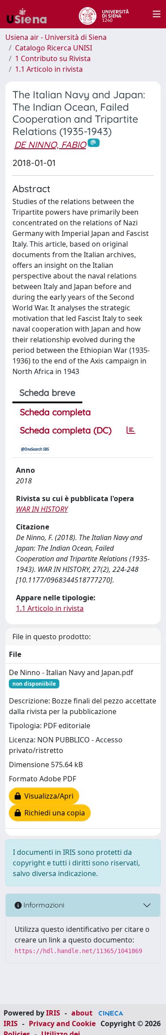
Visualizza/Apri (47, 796)
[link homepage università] (104, 14)
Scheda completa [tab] (55, 411)
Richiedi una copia (53, 813)
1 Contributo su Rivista (53, 58)
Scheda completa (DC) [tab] (66, 430)
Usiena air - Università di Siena (56, 37)
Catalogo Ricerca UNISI (53, 48)
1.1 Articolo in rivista (49, 69)
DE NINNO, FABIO (50, 144)
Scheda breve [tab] (47, 392)
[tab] (131, 430)
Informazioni (43, 904)
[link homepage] (30, 14)
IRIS (53, 1013)
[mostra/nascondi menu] (157, 14)
